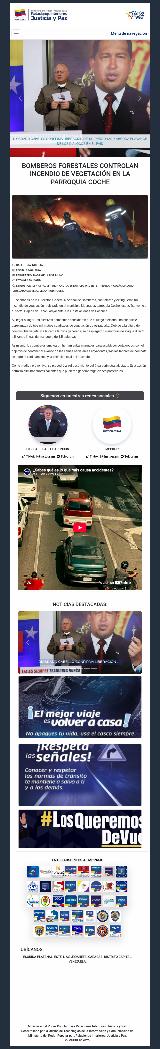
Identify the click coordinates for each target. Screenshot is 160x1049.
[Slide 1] (66, 668)
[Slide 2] (73, 668)
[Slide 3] (80, 668)
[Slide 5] (94, 668)
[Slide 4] (87, 668)
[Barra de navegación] (16, 33)
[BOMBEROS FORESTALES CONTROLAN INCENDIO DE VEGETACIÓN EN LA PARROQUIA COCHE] (80, 227)
